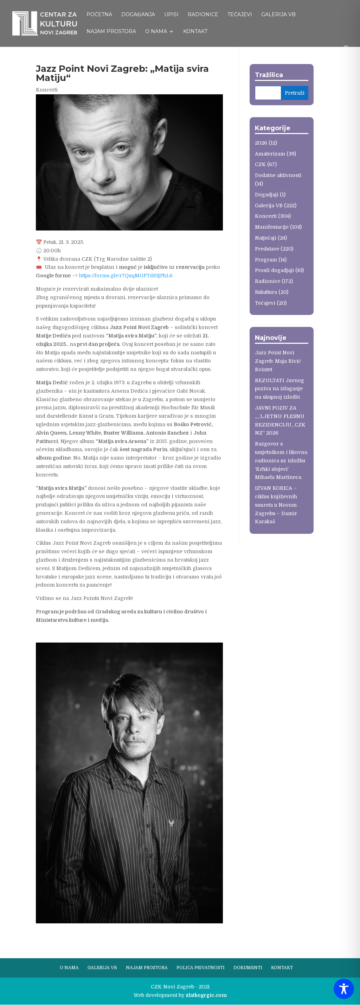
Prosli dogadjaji (274, 270)
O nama (156, 31)
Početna (99, 15)
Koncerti (47, 90)
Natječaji (265, 238)
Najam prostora (111, 31)
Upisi (171, 15)
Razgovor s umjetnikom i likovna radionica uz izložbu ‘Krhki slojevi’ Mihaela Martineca (281, 460)
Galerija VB (278, 15)
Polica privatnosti (200, 967)
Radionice (203, 15)
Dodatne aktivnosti (278, 175)
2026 (261, 143)
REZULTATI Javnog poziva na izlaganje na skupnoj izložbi (279, 389)
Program (266, 260)
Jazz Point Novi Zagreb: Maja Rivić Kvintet (278, 361)
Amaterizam (270, 154)
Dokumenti (247, 967)
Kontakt (195, 31)
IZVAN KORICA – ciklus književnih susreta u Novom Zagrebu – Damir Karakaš (276, 504)
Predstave (267, 249)
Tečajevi (239, 15)
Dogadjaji (266, 194)
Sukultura (266, 292)
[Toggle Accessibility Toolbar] (344, 989)
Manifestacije (272, 227)
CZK (260, 164)
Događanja (138, 15)
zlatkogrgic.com (206, 995)
